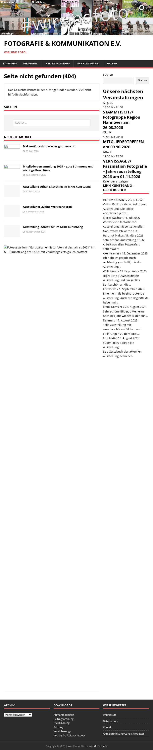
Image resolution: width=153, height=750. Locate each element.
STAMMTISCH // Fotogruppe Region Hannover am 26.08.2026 (121, 119)
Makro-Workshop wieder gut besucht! (49, 146)
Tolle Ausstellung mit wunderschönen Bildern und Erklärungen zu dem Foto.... (122, 329)
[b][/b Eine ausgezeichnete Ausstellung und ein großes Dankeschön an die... (121, 280)
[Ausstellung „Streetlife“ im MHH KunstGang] (12, 235)
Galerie (112, 63)
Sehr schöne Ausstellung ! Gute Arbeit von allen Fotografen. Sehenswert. (124, 244)
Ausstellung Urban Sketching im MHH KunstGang (57, 186)
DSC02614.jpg (62, 723)
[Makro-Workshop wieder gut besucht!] (12, 154)
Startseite (10, 63)
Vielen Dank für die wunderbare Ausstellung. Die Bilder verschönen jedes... (124, 208)
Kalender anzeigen (115, 181)
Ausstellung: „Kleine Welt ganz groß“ (48, 207)
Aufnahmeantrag (64, 714)
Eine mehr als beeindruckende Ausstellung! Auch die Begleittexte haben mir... (126, 298)
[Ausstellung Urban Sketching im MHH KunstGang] (12, 194)
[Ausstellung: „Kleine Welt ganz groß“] (12, 215)
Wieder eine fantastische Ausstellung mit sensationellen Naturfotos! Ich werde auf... (123, 226)
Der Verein (30, 63)
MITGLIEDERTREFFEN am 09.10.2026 (123, 144)
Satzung (58, 727)
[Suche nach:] (52, 122)
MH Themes (100, 746)
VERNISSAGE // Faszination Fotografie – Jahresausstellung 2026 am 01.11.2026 (125, 168)
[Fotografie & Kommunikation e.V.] (76, 33)
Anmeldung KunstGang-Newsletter (123, 733)
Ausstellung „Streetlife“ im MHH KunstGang (53, 227)
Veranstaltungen (58, 63)
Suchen (108, 74)
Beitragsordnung (64, 719)
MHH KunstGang (87, 63)
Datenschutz (110, 721)
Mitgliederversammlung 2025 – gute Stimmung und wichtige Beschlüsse (58, 168)
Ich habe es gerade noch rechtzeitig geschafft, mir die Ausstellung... (122, 262)
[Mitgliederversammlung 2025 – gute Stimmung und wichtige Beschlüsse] (12, 174)
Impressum (110, 714)
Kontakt (108, 727)
